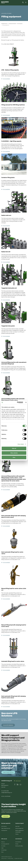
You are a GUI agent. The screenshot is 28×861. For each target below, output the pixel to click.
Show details (21, 444)
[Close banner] (25, 402)
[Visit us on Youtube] (20, 784)
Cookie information (18, 858)
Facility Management (19, 828)
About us (3, 841)
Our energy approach (5, 843)
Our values (3, 845)
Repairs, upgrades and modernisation (19, 831)
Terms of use (4, 858)
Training (16, 834)
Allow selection (14, 453)
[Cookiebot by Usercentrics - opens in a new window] (17, 402)
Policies (16, 843)
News (2, 852)
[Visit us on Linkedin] (17, 784)
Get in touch (18, 780)
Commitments (18, 841)
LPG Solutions (4, 826)
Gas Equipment (4, 830)
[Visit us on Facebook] (14, 784)
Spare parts (17, 826)
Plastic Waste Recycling (5, 828)
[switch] (24, 430)
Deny (14, 457)
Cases (2, 847)
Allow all (14, 448)
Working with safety (19, 845)
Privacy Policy (10, 858)
